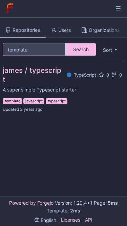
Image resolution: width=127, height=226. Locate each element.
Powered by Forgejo (31, 203)
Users (64, 30)
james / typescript (32, 75)
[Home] (9, 8)
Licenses (70, 220)
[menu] (45, 220)
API (88, 220)
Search (81, 49)
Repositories (26, 30)
